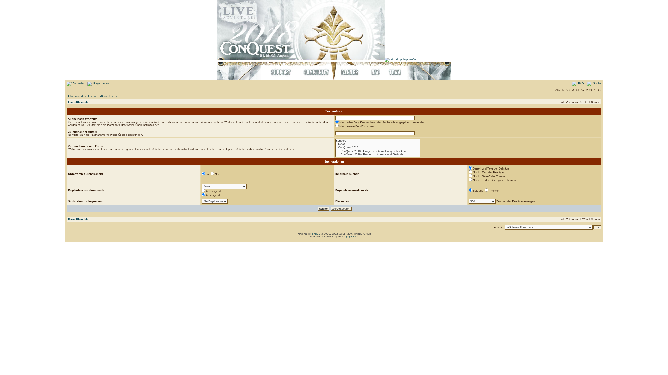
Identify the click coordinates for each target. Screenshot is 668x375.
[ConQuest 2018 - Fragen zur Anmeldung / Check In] (378, 151)
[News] (378, 144)
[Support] (378, 140)
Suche (596, 83)
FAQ (580, 83)
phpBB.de (352, 236)
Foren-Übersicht (78, 102)
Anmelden (78, 83)
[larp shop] (401, 59)
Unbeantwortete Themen (82, 96)
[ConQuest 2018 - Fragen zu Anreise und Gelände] (378, 154)
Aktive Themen (109, 96)
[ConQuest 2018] (378, 147)
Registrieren (101, 83)
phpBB (316, 233)
